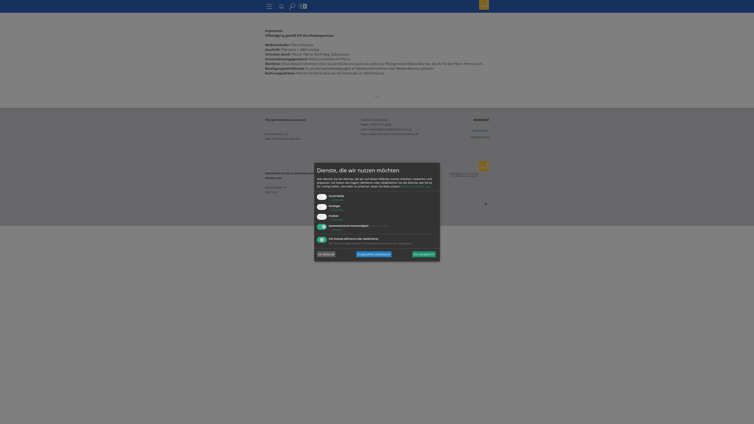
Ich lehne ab (326, 254)
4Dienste (336, 210)
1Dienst (335, 230)
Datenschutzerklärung (415, 186)
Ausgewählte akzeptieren (374, 254)
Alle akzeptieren (424, 254)
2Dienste (336, 200)
